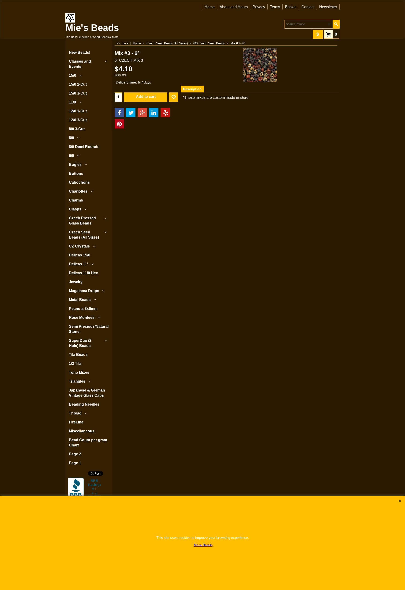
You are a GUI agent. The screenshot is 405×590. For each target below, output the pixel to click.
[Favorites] (173, 97)
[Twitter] (130, 112)
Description (192, 89)
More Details (203, 545)
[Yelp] (165, 112)
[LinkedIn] (153, 112)
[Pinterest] (119, 123)
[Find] (336, 24)
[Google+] (142, 112)
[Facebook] (119, 112)
